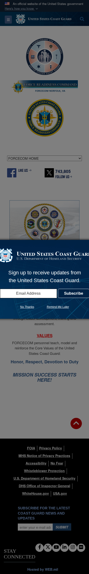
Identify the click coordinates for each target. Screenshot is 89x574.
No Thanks (27, 307)
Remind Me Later (58, 307)
